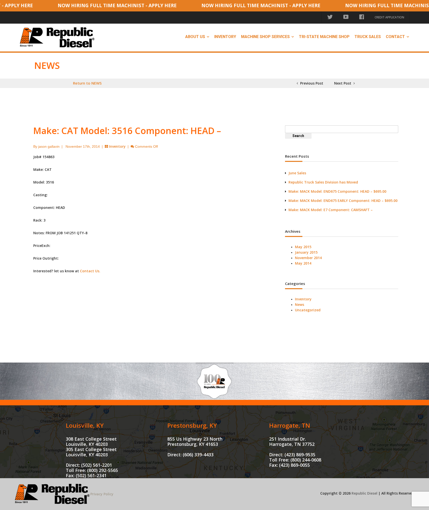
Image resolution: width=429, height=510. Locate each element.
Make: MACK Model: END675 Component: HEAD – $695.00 (337, 191)
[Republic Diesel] (57, 37)
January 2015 (306, 252)
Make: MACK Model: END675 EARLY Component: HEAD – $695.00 (342, 200)
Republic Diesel (364, 493)
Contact (395, 36)
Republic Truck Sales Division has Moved (323, 182)
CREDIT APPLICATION (389, 17)
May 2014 (303, 263)
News (299, 304)
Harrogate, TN (289, 425)
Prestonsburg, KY (192, 425)
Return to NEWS (87, 83)
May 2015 (303, 246)
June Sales (297, 173)
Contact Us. (90, 271)
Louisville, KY (85, 425)
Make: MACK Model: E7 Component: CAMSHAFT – (330, 209)
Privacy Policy (101, 494)
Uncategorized (308, 310)
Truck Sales (368, 36)
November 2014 (308, 257)
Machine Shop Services (265, 36)
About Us (195, 36)
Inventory (225, 36)
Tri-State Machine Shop (324, 36)
